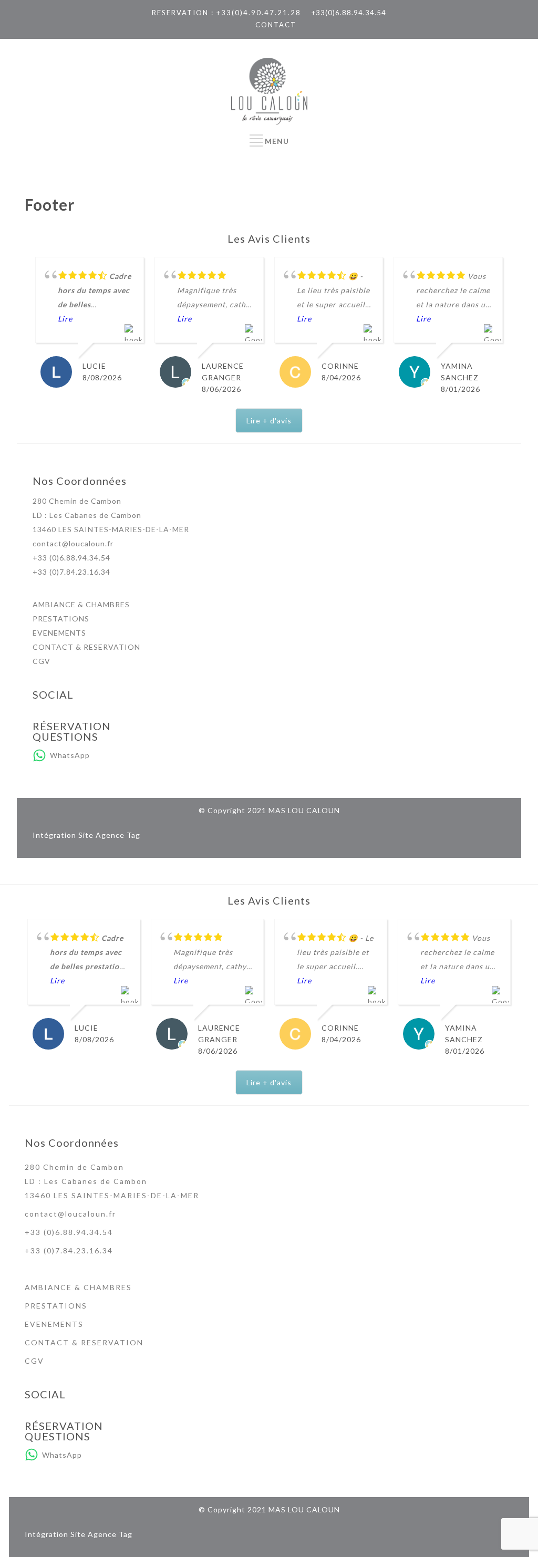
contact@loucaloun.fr (73, 543)
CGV (41, 661)
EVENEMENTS (59, 632)
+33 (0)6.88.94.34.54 (71, 557)
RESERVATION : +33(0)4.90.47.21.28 (226, 12)
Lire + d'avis (269, 420)
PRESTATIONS (61, 618)
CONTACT (275, 24)
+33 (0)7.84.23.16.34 (71, 571)
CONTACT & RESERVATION (86, 646)
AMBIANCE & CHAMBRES (81, 604)
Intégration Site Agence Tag (86, 835)
